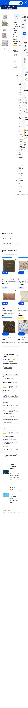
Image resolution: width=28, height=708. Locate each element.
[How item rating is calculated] (18, 363)
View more (9, 349)
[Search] (20, 3)
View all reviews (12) (11, 455)
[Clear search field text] (18, 3)
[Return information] (23, 30)
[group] (19, 45)
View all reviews (8, 367)
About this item (7, 234)
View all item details (21, 194)
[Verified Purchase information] (14, 387)
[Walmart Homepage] (6, 3)
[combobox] (16, 3)
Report (17, 405)
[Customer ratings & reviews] (18, 355)
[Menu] (2, 3)
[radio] (15, 55)
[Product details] (18, 239)
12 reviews (11, 361)
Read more (5, 399)
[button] (16, 77)
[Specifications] (18, 243)
